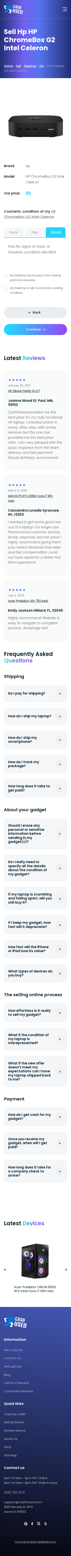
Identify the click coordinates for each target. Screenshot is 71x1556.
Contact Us (12, 1358)
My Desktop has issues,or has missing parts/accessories (35, 277)
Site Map (10, 1455)
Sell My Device (14, 1422)
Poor (14, 232)
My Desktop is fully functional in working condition (36, 290)
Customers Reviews (18, 1391)
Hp (41, 66)
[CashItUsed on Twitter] (38, 1523)
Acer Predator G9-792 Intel (28, 601)
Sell (18, 66)
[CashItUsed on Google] (25, 1523)
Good (56, 232)
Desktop (30, 66)
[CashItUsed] (14, 9)
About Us (10, 1439)
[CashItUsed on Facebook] (32, 1523)
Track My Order (15, 1414)
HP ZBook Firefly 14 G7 (24, 391)
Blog (7, 1375)
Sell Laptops (13, 1366)
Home (8, 66)
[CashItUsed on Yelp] (45, 1523)
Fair (35, 232)
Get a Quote (13, 1350)
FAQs (7, 1447)
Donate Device (15, 1430)
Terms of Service (16, 1383)
